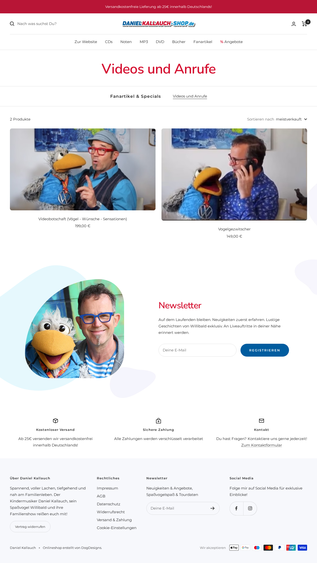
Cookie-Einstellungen (116, 527)
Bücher (178, 41)
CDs (108, 41)
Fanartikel (202, 41)
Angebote (231, 41)
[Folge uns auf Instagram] (250, 508)
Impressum (107, 488)
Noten (126, 41)
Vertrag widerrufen (30, 527)
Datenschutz (108, 504)
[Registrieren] (213, 508)
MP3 (144, 41)
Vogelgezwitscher (234, 229)
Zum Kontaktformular (261, 445)
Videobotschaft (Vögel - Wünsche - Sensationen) (82, 219)
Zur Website (86, 41)
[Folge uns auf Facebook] (236, 508)
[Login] (293, 24)
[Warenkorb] (304, 23)
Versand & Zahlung (114, 519)
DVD (160, 41)
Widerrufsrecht (111, 512)
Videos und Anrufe (190, 96)
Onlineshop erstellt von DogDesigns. (72, 548)
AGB (101, 496)
